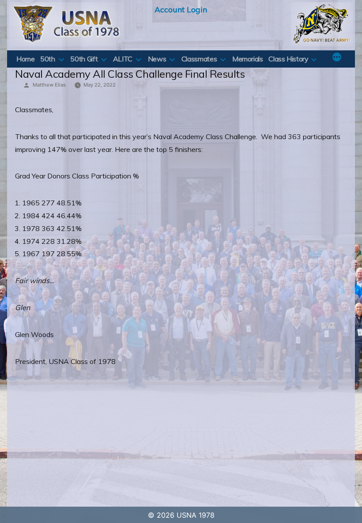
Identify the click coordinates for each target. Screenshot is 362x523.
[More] (337, 58)
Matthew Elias (49, 85)
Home (25, 58)
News (157, 58)
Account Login (181, 9)
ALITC (122, 58)
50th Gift (84, 58)
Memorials (247, 58)
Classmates (199, 58)
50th (47, 58)
